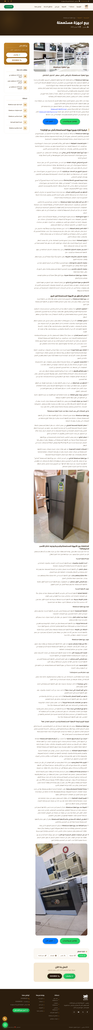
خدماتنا (41, 1001)
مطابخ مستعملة (53, 1016)
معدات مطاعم (54, 1019)
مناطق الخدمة (48, 6)
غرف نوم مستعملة (55, 999)
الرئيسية (79, 6)
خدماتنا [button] (72, 6)
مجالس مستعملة (55, 1009)
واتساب (8, 6)
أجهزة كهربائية (54, 1012)
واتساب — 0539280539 (21, 1001)
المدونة (64, 6)
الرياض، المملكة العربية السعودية (19, 1005)
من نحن (57, 6)
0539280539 (84, 1)
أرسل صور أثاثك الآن (20, 1010)
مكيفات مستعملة (55, 1004)
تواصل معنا (37, 6)
